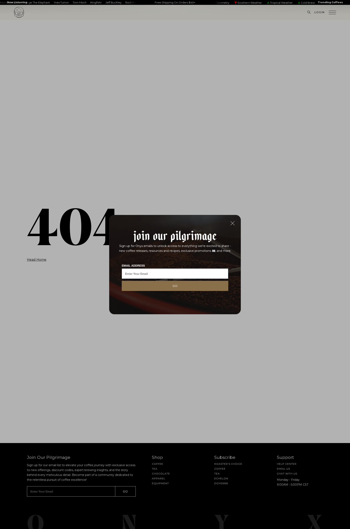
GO (175, 286)
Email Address (133, 265)
